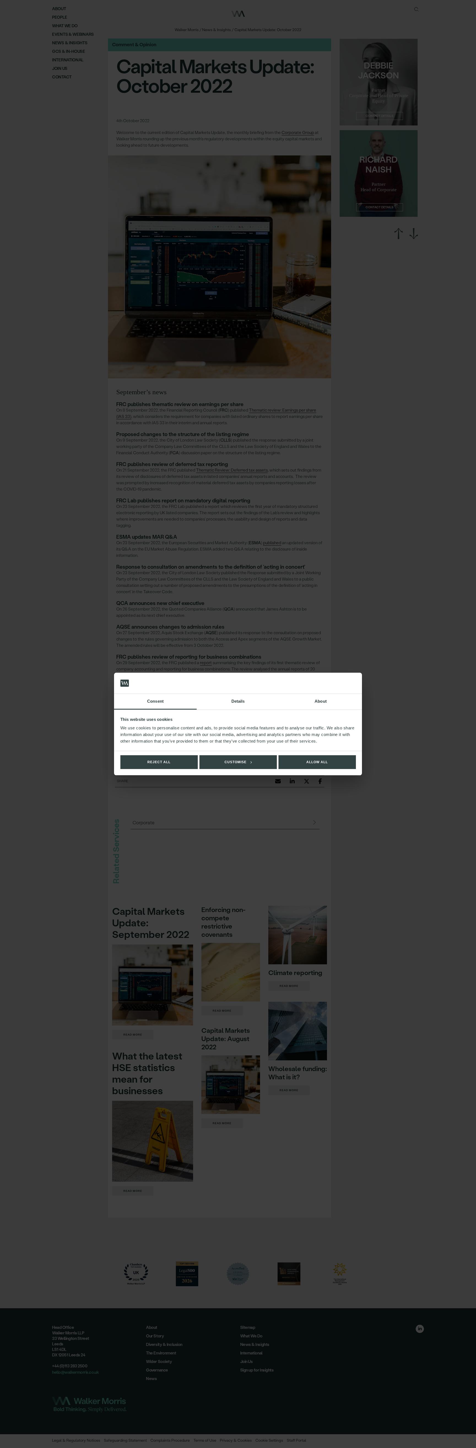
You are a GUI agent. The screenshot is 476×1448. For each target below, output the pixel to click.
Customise (236, 762)
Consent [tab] (155, 701)
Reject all (159, 762)
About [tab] (321, 701)
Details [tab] (238, 701)
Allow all (317, 762)
